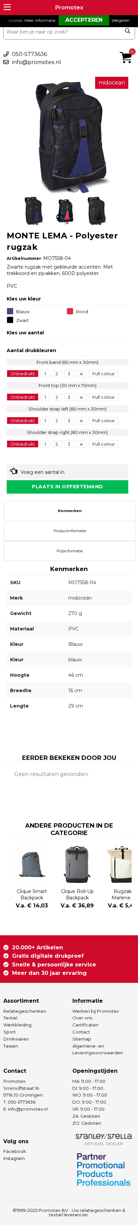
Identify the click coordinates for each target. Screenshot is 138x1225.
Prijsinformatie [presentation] (70, 551)
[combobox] (69, 31)
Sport (9, 1032)
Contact (81, 1032)
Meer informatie (39, 20)
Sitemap (81, 1039)
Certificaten (85, 1024)
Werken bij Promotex (95, 1011)
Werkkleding (17, 1024)
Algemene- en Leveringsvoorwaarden (97, 1049)
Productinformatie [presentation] (70, 530)
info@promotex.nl (36, 62)
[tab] (69, 511)
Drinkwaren (16, 1039)
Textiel (10, 1017)
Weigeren (121, 20)
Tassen (10, 1046)
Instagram (14, 1158)
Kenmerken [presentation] (70, 510)
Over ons (82, 1017)
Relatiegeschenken (24, 1011)
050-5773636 (29, 54)
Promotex (69, 7)
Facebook (14, 1151)
